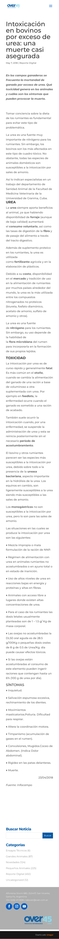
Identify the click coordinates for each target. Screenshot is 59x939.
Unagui (50, 935)
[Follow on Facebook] (9, 906)
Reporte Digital (28, 63)
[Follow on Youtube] (24, 906)
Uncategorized (15, 879)
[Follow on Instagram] (16, 906)
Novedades (13, 862)
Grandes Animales (17, 856)
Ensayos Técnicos (16, 850)
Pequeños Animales (18, 868)
